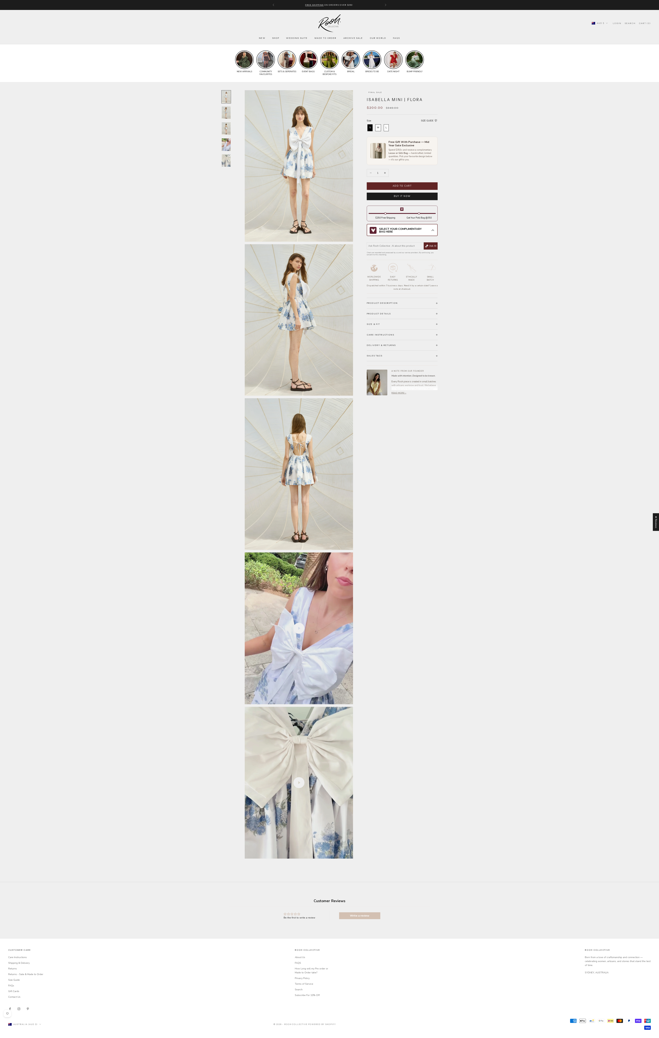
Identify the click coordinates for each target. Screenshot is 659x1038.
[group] (244, 61)
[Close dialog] (654, 944)
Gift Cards (13, 991)
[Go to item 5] (226, 160)
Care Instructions (17, 957)
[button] (429, 121)
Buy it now (402, 196)
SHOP (275, 38)
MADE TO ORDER (326, 38)
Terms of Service (304, 984)
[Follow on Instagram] (19, 1009)
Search (299, 989)
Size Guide (14, 980)
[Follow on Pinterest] (28, 1009)
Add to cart (402, 185)
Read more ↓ (398, 393)
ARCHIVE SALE (353, 38)
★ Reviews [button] (656, 522)
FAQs (396, 38)
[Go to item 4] (226, 144)
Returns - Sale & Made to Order (25, 974)
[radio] (370, 127)
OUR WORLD (378, 38)
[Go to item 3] (226, 128)
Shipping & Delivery (19, 963)
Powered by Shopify (322, 1024)
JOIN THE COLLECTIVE (556, 1013)
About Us (300, 957)
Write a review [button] (359, 916)
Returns (12, 968)
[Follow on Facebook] (10, 1009)
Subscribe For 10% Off (307, 995)
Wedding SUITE (297, 38)
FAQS (298, 963)
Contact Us (14, 997)
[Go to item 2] (226, 112)
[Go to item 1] (226, 96)
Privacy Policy (302, 978)
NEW (262, 38)
